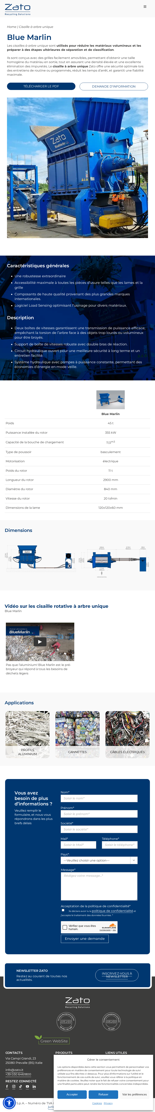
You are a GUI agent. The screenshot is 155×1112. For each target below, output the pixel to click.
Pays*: (65, 854)
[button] (10, 168)
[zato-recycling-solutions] (17, 5)
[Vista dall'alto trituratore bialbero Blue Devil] (114, 537)
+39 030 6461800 (18, 1074)
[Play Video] (40, 641)
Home (11, 27)
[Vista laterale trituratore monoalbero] (41, 537)
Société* (67, 823)
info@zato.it (14, 1070)
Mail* (64, 839)
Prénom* (67, 808)
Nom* (65, 792)
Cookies (97, 1103)
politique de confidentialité (112, 911)
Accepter (72, 1094)
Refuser (103, 1094)
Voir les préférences (134, 1094)
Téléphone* (110, 839)
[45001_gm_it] (111, 1014)
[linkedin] (34, 1086)
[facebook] (7, 1086)
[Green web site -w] (52, 1036)
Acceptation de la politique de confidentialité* (95, 906)
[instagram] (13, 1086)
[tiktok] (20, 1086)
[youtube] (27, 1086)
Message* (68, 870)
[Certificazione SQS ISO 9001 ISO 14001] (66, 1014)
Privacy (108, 1103)
